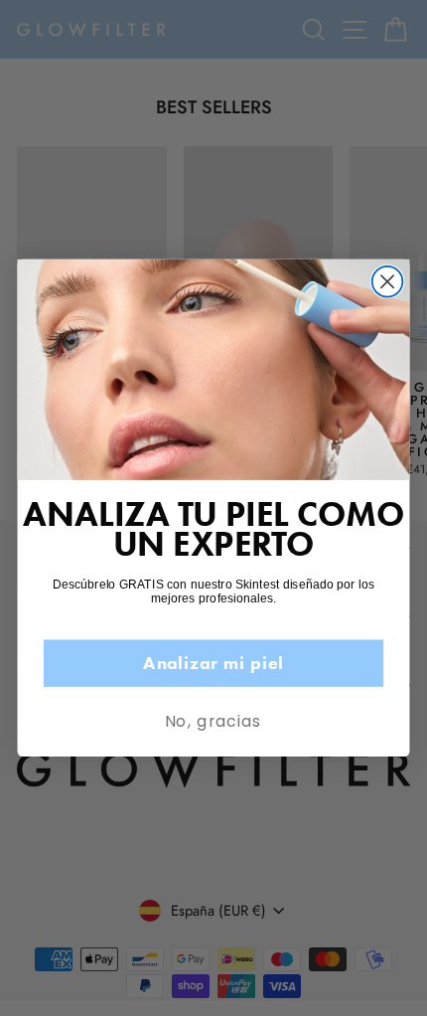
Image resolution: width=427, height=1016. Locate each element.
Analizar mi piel (213, 662)
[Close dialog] (387, 281)
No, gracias (213, 721)
